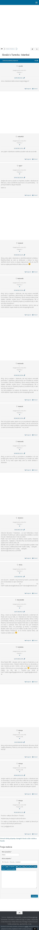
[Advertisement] (19, 25)
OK (35, 929)
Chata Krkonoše (6, 922)
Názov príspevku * (7, 858)
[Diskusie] (2, 49)
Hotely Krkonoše (17, 922)
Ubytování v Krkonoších (14, 917)
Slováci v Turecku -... (10, 49)
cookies (26, 926)
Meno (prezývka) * (7, 852)
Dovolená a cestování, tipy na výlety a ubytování (23, 919)
